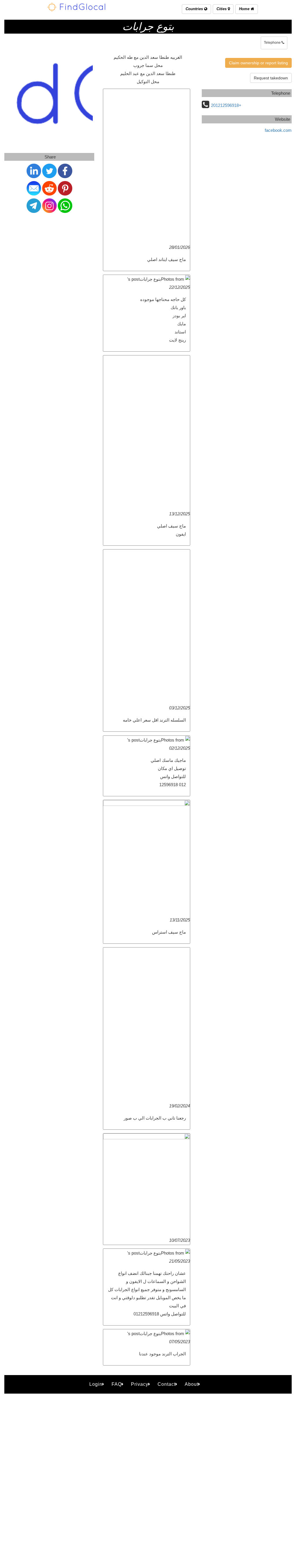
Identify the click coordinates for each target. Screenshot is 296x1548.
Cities (222, 9)
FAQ (117, 1384)
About (191, 1384)
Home (245, 9)
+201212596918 (226, 105)
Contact (166, 1384)
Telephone (273, 43)
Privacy (139, 1384)
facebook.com (278, 130)
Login (95, 1384)
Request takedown (271, 78)
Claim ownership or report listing (258, 63)
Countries (195, 9)
